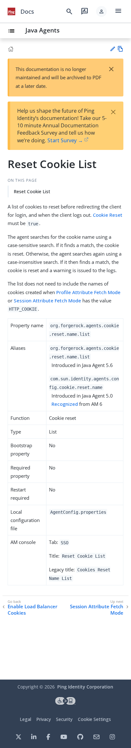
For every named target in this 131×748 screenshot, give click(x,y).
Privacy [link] (43, 719)
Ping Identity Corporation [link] (85, 687)
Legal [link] (25, 719)
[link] (11, 11)
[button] (101, 11)
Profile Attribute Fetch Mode (88, 292)
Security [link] (64, 719)
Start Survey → (65, 140)
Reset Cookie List (32, 191)
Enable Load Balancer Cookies (32, 609)
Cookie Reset (107, 215)
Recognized (65, 404)
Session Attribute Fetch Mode (47, 300)
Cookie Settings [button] (94, 719)
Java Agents (42, 30)
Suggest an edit (112, 49)
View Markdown (120, 49)
